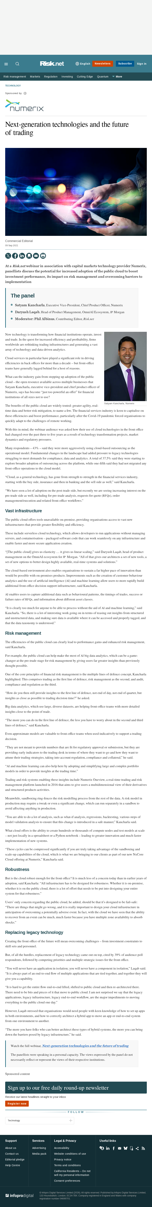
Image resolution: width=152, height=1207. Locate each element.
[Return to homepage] (52, 65)
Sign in (142, 64)
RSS (143, 1148)
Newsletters (103, 64)
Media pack (39, 1154)
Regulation (50, 76)
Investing (67, 76)
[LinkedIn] (22, 256)
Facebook (113, 1148)
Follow (76, 1112)
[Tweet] (8, 256)
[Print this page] (43, 256)
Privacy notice (63, 1159)
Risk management (15, 76)
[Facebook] (15, 256)
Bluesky (125, 1148)
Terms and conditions (67, 1165)
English (85, 64)
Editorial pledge (15, 1159)
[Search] (18, 64)
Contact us (12, 1154)
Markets (35, 76)
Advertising (39, 1148)
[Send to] (36, 256)
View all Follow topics (102, 1148)
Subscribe (125, 64)
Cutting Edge (85, 76)
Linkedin (107, 1148)
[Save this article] (29, 256)
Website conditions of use (70, 1154)
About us (10, 1148)
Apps (131, 1148)
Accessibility (61, 1148)
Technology (13, 85)
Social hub (137, 1148)
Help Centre (12, 1165)
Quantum (103, 76)
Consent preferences (67, 1181)
